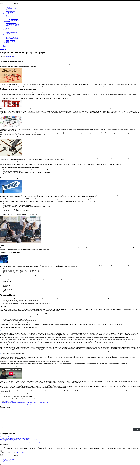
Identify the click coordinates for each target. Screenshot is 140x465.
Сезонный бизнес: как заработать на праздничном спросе (14, 440)
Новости (5, 46)
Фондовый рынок (10, 41)
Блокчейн (8, 27)
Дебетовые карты (10, 15)
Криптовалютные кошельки (13, 24)
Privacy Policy (6, 458)
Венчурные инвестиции (12, 37)
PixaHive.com (20, 452)
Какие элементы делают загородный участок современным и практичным (18, 439)
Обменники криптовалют (12, 25)
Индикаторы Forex (10, 11)
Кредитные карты (13, 19)
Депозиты (8, 16)
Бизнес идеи (9, 30)
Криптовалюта (6, 21)
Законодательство (10, 40)
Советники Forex (10, 9)
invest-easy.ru (3, 2)
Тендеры (5, 44)
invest (14, 56)
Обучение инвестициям (12, 38)
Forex (4, 6)
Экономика (6, 45)
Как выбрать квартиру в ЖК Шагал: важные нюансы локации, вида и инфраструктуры (22, 442)
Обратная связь (6, 460)
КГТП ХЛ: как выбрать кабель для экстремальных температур (15, 438)
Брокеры (8, 7)
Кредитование (9, 17)
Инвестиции (6, 34)
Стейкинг (8, 28)
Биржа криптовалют (11, 23)
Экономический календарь (9, 461)
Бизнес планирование (11, 32)
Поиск (1, 427)
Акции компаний (10, 36)
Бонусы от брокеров (11, 8)
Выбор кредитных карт (9, 459)
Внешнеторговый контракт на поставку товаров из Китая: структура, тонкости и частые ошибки (24, 436)
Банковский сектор (7, 13)
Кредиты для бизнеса (14, 20)
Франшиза (8, 33)
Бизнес (4, 29)
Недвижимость (6, 42)
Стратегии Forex (10, 12)
